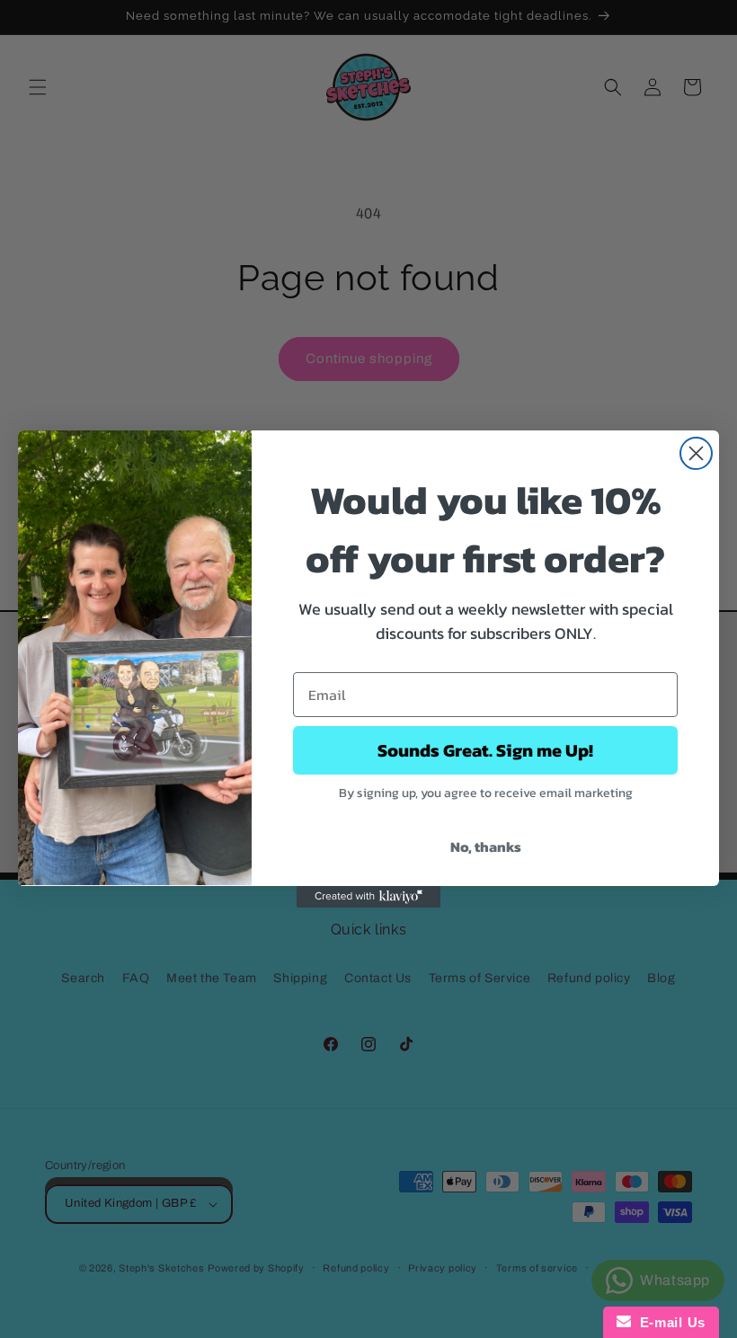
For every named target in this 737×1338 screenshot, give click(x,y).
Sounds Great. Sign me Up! (485, 750)
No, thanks (485, 846)
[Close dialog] (696, 453)
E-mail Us (668, 1322)
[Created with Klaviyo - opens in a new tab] (368, 897)
